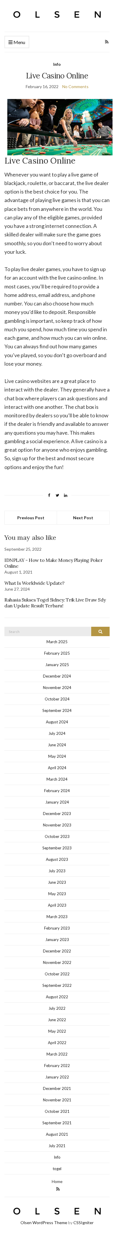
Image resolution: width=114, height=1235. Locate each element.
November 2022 (57, 962)
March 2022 (57, 1054)
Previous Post (30, 517)
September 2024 (57, 710)
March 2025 (57, 641)
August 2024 (57, 722)
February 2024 (57, 790)
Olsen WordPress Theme (43, 1222)
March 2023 (57, 916)
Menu (19, 42)
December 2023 (57, 813)
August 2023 (57, 859)
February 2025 (57, 653)
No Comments (75, 86)
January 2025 (57, 664)
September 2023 (57, 848)
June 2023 (57, 882)
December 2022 (57, 951)
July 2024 (57, 733)
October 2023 (57, 836)
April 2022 (57, 1042)
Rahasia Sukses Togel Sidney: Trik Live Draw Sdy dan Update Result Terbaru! (55, 603)
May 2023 (57, 893)
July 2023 (57, 870)
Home (57, 1181)
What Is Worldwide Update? (34, 583)
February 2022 (57, 1065)
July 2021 (57, 1145)
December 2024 (57, 676)
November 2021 (57, 1100)
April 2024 (57, 767)
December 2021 (57, 1088)
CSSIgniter (83, 1222)
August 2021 (57, 1134)
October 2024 (57, 699)
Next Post (83, 517)
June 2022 (57, 1019)
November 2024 (57, 687)
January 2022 (57, 1077)
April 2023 (57, 905)
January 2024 (57, 802)
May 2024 (57, 756)
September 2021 (57, 1122)
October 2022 (57, 974)
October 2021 (57, 1111)
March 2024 (57, 779)
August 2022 (57, 996)
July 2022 (57, 1008)
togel (57, 1168)
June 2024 (57, 744)
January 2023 (57, 939)
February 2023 (57, 928)
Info (57, 64)
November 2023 (57, 825)
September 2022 (57, 985)
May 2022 (57, 1031)
